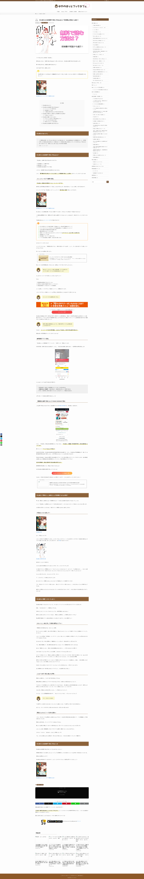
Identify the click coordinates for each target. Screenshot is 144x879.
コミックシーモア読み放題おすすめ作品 (100, 89)
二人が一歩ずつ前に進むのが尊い (51, 120)
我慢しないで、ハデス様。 (98, 54)
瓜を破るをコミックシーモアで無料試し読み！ (45, 96)
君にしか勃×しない (97, 36)
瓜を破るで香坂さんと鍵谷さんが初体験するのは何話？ (54, 113)
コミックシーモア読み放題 (98, 87)
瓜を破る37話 (39, 532)
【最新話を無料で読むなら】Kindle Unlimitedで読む (54, 111)
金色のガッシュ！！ (97, 164)
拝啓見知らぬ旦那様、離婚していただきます (100, 134)
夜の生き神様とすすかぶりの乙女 (99, 118)
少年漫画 (95, 159)
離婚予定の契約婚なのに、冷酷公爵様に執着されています (100, 150)
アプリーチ (79, 821)
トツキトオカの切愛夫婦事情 (98, 103)
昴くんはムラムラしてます (98, 63)
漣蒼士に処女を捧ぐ (97, 67)
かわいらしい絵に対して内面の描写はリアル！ (53, 118)
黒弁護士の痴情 (96, 78)
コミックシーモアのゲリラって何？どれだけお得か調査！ (61, 257)
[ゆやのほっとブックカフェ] (72, 6)
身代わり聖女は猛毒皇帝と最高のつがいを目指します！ (100, 147)
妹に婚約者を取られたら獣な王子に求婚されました (100, 126)
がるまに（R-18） (97, 82)
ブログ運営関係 (96, 91)
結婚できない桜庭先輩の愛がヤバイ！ (100, 71)
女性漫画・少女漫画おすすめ (98, 121)
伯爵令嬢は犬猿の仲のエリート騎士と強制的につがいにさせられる (100, 112)
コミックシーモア (47, 220)
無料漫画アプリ (96, 168)
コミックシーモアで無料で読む (50, 108)
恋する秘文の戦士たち (97, 49)
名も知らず (95, 116)
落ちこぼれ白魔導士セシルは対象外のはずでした (100, 142)
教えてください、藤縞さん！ (99, 61)
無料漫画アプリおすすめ (98, 173)
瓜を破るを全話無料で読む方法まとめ (50, 123)
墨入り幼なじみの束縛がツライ (99, 40)
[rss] (106, 0)
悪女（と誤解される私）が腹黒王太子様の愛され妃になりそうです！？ (100, 131)
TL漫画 (95, 23)
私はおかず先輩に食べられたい (99, 69)
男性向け (95, 175)
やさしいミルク (96, 106)
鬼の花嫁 (95, 153)
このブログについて (73, 875)
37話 (60, 540)
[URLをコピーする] (84, 804)
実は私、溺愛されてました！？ (99, 128)
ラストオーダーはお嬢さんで (98, 34)
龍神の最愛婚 (96, 157)
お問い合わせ (80, 875)
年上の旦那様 (96, 44)
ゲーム (95, 85)
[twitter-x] (105, 0)
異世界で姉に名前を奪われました (99, 137)
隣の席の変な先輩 (97, 76)
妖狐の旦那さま (96, 123)
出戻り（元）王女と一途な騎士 (99, 114)
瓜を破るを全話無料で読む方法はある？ (51, 107)
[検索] (108, 0)
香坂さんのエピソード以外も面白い (51, 121)
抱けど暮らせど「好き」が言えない (99, 58)
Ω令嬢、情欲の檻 (96, 25)
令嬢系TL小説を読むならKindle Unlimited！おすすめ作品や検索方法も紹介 (64, 482)
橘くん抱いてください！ (98, 65)
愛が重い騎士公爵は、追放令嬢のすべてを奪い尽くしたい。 (100, 52)
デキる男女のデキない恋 (98, 98)
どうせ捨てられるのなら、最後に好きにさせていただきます (100, 101)
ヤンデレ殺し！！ (97, 31)
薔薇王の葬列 (96, 144)
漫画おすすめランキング (98, 166)
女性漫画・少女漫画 (44, 22)
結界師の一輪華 (96, 139)
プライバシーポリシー (65, 875)
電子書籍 (95, 177)
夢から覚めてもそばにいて (98, 42)
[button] (39, 804)
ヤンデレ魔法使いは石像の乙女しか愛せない (100, 109)
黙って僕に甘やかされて (98, 80)
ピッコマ (95, 170)
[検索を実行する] (107, 182)
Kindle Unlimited (62, 405)
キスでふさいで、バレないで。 (99, 27)
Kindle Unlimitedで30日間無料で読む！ (62, 473)
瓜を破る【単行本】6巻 (41, 558)
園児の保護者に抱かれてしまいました (100, 38)
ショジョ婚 (95, 29)
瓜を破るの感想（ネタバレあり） (50, 117)
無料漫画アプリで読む (49, 110)
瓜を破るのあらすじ (47, 105)
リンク (95, 94)
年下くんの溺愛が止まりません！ (99, 47)
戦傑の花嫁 (95, 56)
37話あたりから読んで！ (49, 115)
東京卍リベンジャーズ (97, 161)
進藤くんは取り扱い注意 (98, 73)
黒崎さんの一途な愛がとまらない (99, 155)
